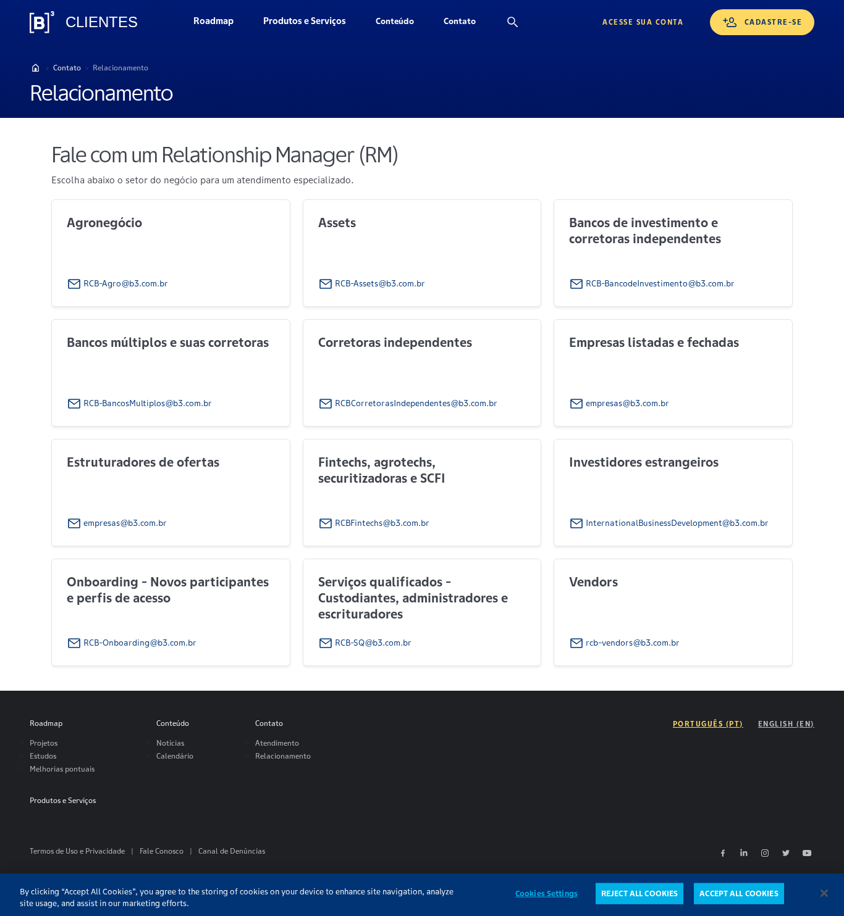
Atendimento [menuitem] (277, 742)
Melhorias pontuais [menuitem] (62, 768)
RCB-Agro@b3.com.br (125, 283)
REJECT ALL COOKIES (639, 893)
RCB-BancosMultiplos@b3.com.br (147, 403)
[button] (395, 22)
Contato (467, 24)
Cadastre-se (774, 22)
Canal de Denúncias (231, 851)
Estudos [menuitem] (43, 755)
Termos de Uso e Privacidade (77, 851)
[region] (422, 894)
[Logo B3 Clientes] (42, 22)
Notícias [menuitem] (170, 742)
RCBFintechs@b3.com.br (382, 522)
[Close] (824, 893)
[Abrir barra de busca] (513, 22)
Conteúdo (402, 24)
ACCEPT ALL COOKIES (738, 893)
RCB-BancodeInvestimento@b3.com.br (660, 283)
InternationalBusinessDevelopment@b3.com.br (677, 522)
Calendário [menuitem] (174, 755)
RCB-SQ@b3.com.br (373, 642)
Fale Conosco (162, 851)
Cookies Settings (546, 893)
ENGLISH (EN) (786, 723)
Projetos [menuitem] (43, 742)
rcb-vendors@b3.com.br (633, 642)
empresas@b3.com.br (627, 403)
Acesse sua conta (642, 22)
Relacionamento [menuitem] (283, 755)
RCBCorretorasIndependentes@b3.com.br (416, 403)
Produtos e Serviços (312, 24)
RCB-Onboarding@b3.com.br (139, 642)
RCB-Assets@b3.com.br (380, 283)
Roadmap (220, 24)
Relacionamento (120, 67)
